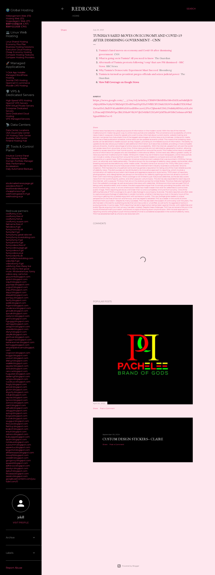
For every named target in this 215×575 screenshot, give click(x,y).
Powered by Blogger (130, 566)
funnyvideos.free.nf (15, 245)
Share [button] (64, 30)
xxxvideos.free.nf (14, 186)
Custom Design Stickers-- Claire (133, 439)
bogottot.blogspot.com (18, 450)
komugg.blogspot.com (17, 345)
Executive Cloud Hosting (18, 49)
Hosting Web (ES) (15, 18)
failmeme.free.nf (14, 224)
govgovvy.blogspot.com (18, 460)
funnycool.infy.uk (14, 229)
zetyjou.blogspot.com (17, 379)
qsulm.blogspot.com (16, 439)
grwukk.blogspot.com (17, 311)
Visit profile (21, 522)
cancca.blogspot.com (17, 371)
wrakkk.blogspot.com (16, 363)
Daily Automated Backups (19, 169)
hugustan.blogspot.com (18, 374)
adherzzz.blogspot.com (18, 465)
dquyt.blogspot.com (16, 292)
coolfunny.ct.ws (14, 213)
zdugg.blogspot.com (16, 410)
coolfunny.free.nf (14, 216)
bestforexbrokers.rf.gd (17, 188)
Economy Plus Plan (16, 44)
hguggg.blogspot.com (17, 321)
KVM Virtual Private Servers (20, 105)
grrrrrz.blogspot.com (16, 318)
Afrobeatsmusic (21, 271)
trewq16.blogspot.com (17, 455)
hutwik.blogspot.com (16, 418)
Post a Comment (107, 408)
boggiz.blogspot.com (17, 355)
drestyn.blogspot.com (17, 468)
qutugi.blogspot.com (16, 413)
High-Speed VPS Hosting (19, 100)
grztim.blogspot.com (16, 389)
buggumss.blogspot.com (19, 339)
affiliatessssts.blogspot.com (20, 452)
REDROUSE (85, 8)
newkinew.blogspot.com (18, 308)
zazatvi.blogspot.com (17, 476)
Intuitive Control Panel (17, 155)
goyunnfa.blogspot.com (18, 276)
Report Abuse (14, 567)
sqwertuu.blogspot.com (18, 447)
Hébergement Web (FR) (18, 16)
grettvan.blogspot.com (17, 337)
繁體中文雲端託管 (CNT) (17, 23)
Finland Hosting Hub (16, 140)
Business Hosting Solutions (20, 47)
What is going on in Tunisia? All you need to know (126, 58)
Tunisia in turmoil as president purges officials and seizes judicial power (139, 74)
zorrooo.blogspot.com (17, 402)
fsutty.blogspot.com (16, 300)
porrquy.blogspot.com (17, 297)
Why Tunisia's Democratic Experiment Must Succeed (128, 70)
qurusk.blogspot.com (16, 313)
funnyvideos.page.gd (16, 248)
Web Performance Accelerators (15, 165)
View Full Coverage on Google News (119, 82)
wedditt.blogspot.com (17, 458)
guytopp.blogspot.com (17, 284)
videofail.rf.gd (12, 261)
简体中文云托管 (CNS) (16, 26)
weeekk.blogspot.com (17, 329)
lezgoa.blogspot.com (16, 416)
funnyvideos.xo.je (14, 253)
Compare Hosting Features (20, 55)
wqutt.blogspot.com (16, 282)
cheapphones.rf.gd (15, 191)
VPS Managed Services (18, 119)
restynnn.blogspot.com (18, 316)
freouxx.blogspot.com (17, 423)
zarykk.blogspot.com (16, 334)
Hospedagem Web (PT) (18, 21)
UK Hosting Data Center (18, 135)
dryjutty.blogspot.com (17, 392)
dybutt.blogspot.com (16, 471)
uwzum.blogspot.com (17, 358)
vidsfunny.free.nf (14, 266)
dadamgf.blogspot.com (18, 376)
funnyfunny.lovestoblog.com (20, 237)
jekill (21, 517)
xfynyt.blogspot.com (16, 332)
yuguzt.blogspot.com (17, 287)
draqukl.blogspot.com (17, 295)
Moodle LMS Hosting (17, 85)
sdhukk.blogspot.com (17, 408)
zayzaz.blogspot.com (16, 397)
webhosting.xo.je (14, 196)
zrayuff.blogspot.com (16, 290)
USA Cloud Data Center (18, 133)
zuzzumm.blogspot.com (18, 444)
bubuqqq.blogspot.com (18, 437)
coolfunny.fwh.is (14, 219)
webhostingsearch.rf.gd (18, 194)
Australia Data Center (16, 138)
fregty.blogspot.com (16, 384)
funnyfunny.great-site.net (19, 234)
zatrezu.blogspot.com (17, 434)
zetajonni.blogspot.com (18, 326)
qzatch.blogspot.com (16, 279)
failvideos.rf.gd (13, 227)
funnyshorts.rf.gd (14, 242)
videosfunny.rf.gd (14, 263)
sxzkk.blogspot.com (16, 303)
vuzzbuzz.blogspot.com (18, 381)
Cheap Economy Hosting (19, 52)
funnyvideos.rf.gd (14, 250)
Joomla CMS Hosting (16, 80)
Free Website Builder (16, 158)
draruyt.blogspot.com (17, 360)
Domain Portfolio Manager (19, 161)
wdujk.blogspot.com (16, 395)
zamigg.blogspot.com (17, 324)
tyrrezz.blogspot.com (17, 400)
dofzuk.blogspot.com (16, 368)
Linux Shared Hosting (17, 41)
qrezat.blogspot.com (16, 387)
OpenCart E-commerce (18, 83)
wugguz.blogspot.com (17, 421)
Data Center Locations (17, 130)
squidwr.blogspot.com (17, 366)
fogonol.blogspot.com (17, 305)
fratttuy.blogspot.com (17, 426)
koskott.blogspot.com (17, 429)
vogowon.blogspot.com (18, 353)
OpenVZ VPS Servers (17, 103)
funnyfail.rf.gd (13, 232)
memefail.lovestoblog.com (19, 258)
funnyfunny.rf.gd (14, 240)
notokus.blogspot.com (17, 442)
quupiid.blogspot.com (17, 463)
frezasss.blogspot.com (17, 473)
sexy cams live (20, 274)
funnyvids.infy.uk (14, 255)
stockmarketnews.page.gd (19, 183)
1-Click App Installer (15, 72)
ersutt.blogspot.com (16, 431)
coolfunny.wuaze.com (17, 221)
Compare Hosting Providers (20, 57)
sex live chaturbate (114, 137)
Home (75, 16)
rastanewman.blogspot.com (20, 342)
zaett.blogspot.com (16, 405)
